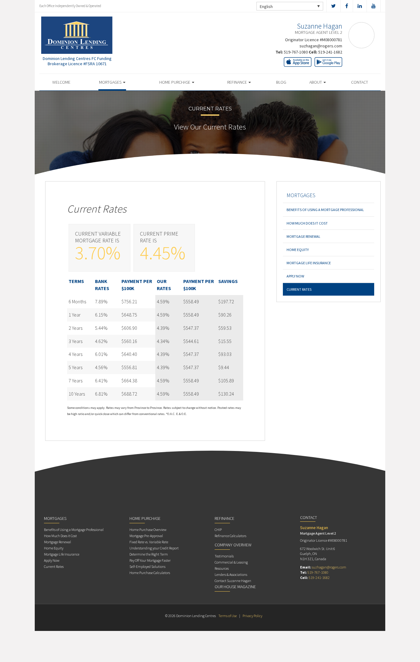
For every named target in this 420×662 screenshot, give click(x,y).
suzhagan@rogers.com (320, 46)
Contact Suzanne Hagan (233, 580)
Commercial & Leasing (231, 562)
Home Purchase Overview (147, 529)
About (316, 82)
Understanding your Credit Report (154, 548)
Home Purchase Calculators (149, 572)
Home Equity (298, 249)
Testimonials (224, 556)
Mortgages (110, 82)
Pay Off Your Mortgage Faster (150, 560)
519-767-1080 (296, 52)
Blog (281, 82)
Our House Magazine (235, 586)
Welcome (61, 82)
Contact (359, 82)
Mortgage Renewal (303, 236)
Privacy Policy (252, 615)
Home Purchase (175, 82)
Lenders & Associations (231, 574)
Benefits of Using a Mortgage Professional (325, 209)
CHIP (218, 529)
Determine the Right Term (148, 554)
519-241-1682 (330, 52)
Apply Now (295, 276)
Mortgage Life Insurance (309, 263)
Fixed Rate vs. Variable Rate (148, 542)
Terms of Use (227, 615)
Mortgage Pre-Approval (146, 535)
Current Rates (299, 289)
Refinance (237, 82)
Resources (222, 568)
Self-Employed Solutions (147, 566)
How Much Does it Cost (307, 223)
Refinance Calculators (230, 535)
